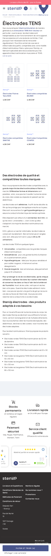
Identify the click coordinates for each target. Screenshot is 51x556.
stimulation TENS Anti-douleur (27, 30)
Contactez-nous (32, 499)
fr (36, 541)
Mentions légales (33, 486)
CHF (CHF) (41, 541)
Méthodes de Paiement (12, 497)
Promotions (31, 494)
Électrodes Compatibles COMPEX (37, 139)
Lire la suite (7, 56)
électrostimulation (27, 28)
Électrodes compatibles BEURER (37, 94)
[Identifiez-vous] (31, 8)
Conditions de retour (11, 501)
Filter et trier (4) (25, 548)
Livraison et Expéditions (13, 486)
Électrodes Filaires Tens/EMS (11, 94)
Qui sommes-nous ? (34, 490)
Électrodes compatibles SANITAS (13, 139)
